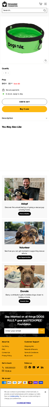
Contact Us (6, 352)
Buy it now (24, 109)
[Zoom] (46, 60)
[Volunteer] (24, 233)
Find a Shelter (24, 214)
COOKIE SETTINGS (24, 403)
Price (4, 80)
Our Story (5, 346)
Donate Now (24, 301)
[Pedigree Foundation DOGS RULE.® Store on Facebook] (30, 367)
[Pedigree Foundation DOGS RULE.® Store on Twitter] (38, 367)
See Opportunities (24, 257)
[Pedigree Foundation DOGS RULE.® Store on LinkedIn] (42, 367)
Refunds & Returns (31, 349)
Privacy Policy (7, 355)
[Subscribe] (41, 331)
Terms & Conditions (31, 352)
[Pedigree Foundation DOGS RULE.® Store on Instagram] (25, 367)
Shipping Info (29, 346)
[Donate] (24, 276)
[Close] (45, 391)
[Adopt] (24, 189)
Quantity (5, 68)
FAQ (3, 349)
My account (28, 355)
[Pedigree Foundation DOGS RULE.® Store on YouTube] (34, 367)
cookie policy (14, 396)
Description (7, 118)
